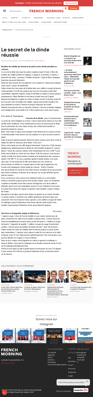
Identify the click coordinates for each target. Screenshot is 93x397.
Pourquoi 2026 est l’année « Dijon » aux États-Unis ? (72, 92)
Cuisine (73, 285)
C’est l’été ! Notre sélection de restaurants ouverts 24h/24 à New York (11, 289)
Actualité (69, 86)
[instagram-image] (7, 335)
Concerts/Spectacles (75, 65)
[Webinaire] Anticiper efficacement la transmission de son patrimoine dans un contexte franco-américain (57, 291)
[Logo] (23, 351)
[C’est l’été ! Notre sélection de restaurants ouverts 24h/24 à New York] (12, 276)
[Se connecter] (66, 8)
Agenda (68, 112)
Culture (68, 128)
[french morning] (46, 11)
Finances (51, 285)
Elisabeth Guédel (31, 291)
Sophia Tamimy (52, 297)
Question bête (71, 98)
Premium (73, 8)
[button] (63, 7)
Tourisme (68, 139)
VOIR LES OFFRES (71, 3)
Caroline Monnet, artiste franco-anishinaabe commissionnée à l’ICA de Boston (71, 120)
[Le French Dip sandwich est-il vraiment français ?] (81, 276)
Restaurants (7, 30)
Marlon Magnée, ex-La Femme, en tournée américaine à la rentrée (72, 59)
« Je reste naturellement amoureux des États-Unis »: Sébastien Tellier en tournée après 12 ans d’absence (73, 76)
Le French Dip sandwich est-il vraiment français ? (81, 288)
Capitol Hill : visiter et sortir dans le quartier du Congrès (72, 134)
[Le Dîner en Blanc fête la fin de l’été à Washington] (35, 276)
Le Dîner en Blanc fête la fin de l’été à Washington (34, 288)
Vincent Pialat (6, 293)
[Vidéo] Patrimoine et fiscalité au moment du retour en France (72, 105)
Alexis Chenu (75, 291)
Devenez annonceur (8, 363)
